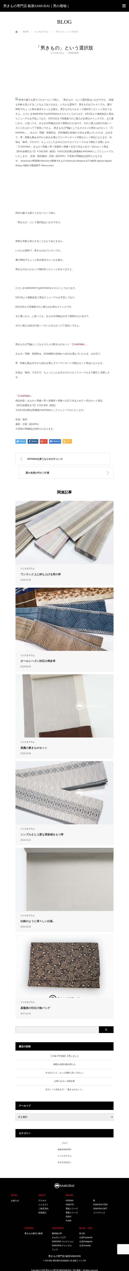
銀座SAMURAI (64, 1149)
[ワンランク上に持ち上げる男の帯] (64, 532)
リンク (55, 1249)
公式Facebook (85, 1237)
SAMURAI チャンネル (62, 1245)
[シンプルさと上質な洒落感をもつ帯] (64, 792)
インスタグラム (57, 53)
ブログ (64, 1143)
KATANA (69, 1200)
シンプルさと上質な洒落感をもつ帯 (41, 834)
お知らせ (15, 1200)
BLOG (82, 1233)
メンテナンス (99, 1212)
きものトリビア (59, 1237)
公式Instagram (85, 1241)
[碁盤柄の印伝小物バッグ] (64, 966)
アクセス (42, 1200)
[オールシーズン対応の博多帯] (64, 619)
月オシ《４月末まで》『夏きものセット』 (64, 1089)
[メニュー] (124, 6)
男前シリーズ (72, 1208)
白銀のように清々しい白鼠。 (37, 921)
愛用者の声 (57, 1233)
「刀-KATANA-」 (78, 344)
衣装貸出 (42, 1212)
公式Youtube (85, 1245)
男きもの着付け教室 (34, 1233)
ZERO (68, 1217)
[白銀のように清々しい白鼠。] (64, 879)
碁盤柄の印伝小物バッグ (35, 1008)
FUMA (68, 1221)
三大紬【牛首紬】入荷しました (64, 1056)
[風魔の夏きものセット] (64, 705)
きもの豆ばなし (64, 1162)
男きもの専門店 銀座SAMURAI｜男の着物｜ (36, 6)
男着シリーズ (72, 1212)
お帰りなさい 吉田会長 (64, 1081)
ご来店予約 (43, 1208)
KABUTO (70, 1204)
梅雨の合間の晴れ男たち (64, 1064)
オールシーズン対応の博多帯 (37, 661)
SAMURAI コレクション (63, 1241)
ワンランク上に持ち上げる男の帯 (40, 574)
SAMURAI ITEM (100, 1204)
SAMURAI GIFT (100, 1208)
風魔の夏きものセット (33, 747)
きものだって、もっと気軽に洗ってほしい (64, 1073)
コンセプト (43, 1204)
